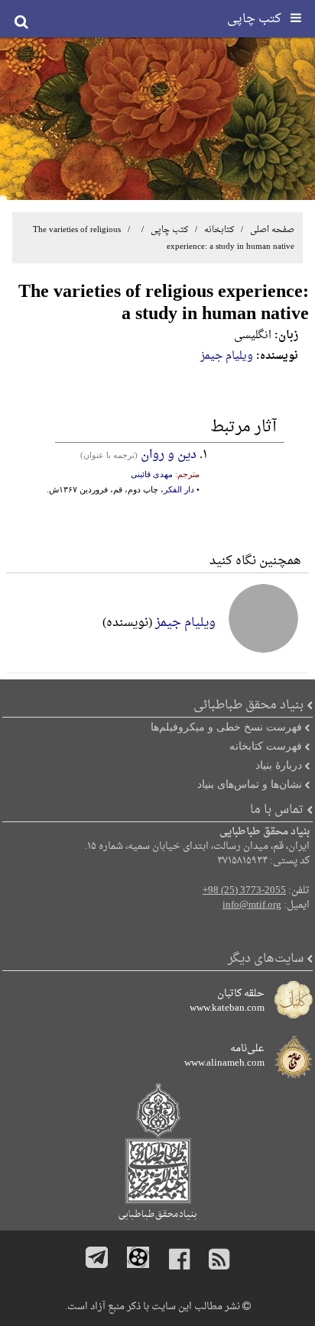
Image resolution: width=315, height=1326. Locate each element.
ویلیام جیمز (226, 356)
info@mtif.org (251, 905)
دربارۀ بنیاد (278, 765)
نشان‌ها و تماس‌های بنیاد (249, 784)
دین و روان (168, 455)
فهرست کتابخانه (265, 746)
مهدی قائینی (152, 474)
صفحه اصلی (272, 229)
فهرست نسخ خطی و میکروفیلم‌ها (226, 727)
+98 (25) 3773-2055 (244, 891)
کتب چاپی (169, 229)
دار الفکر (179, 489)
